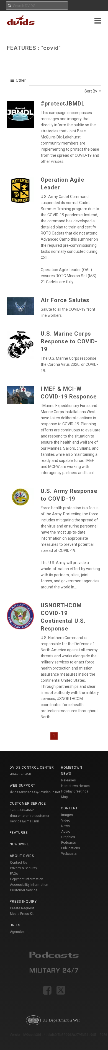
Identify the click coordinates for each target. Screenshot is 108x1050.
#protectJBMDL (63, 103)
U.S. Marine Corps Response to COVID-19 (69, 341)
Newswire (19, 844)
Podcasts (68, 843)
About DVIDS (22, 856)
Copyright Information (26, 879)
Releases (68, 780)
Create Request (22, 908)
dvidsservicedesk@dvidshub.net (35, 792)
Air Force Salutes (65, 300)
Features (19, 833)
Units (15, 925)
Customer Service (23, 890)
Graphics (68, 837)
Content (69, 808)
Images (67, 815)
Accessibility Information (29, 885)
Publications (70, 848)
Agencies (17, 932)
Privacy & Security (23, 868)
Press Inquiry (23, 902)
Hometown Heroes (75, 786)
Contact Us (18, 862)
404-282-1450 (20, 774)
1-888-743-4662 (22, 810)
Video (65, 820)
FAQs (14, 874)
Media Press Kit (22, 914)
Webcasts (69, 854)
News (65, 826)
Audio (65, 831)
